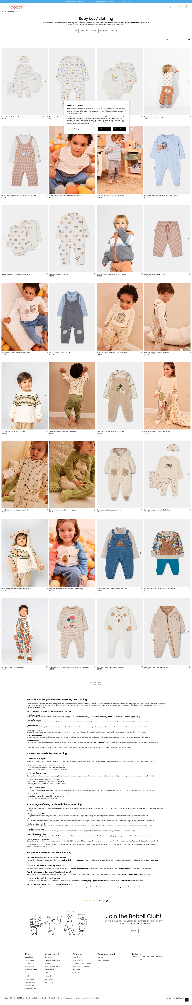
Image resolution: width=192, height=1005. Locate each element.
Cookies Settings (74, 129)
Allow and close (119, 129)
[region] (96, 117)
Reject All (104, 129)
